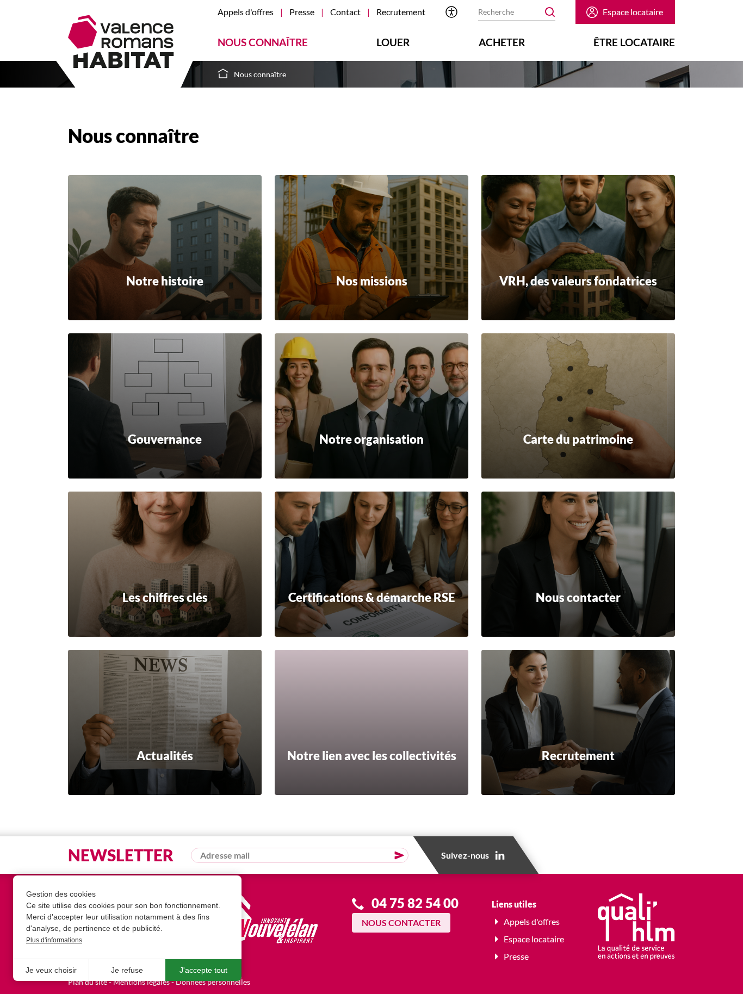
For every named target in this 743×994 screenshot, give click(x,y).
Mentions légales (141, 981)
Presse (301, 12)
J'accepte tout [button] (203, 970)
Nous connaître (263, 42)
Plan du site (87, 981)
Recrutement (400, 12)
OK (549, 12)
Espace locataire (633, 12)
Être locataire (634, 42)
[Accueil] (121, 42)
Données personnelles (213, 981)
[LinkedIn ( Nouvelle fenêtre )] (499, 855)
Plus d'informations (54, 940)
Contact (345, 12)
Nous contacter (401, 922)
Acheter (502, 42)
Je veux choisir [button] (51, 970)
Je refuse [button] (127, 970)
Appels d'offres (246, 12)
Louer (393, 42)
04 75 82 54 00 (415, 903)
